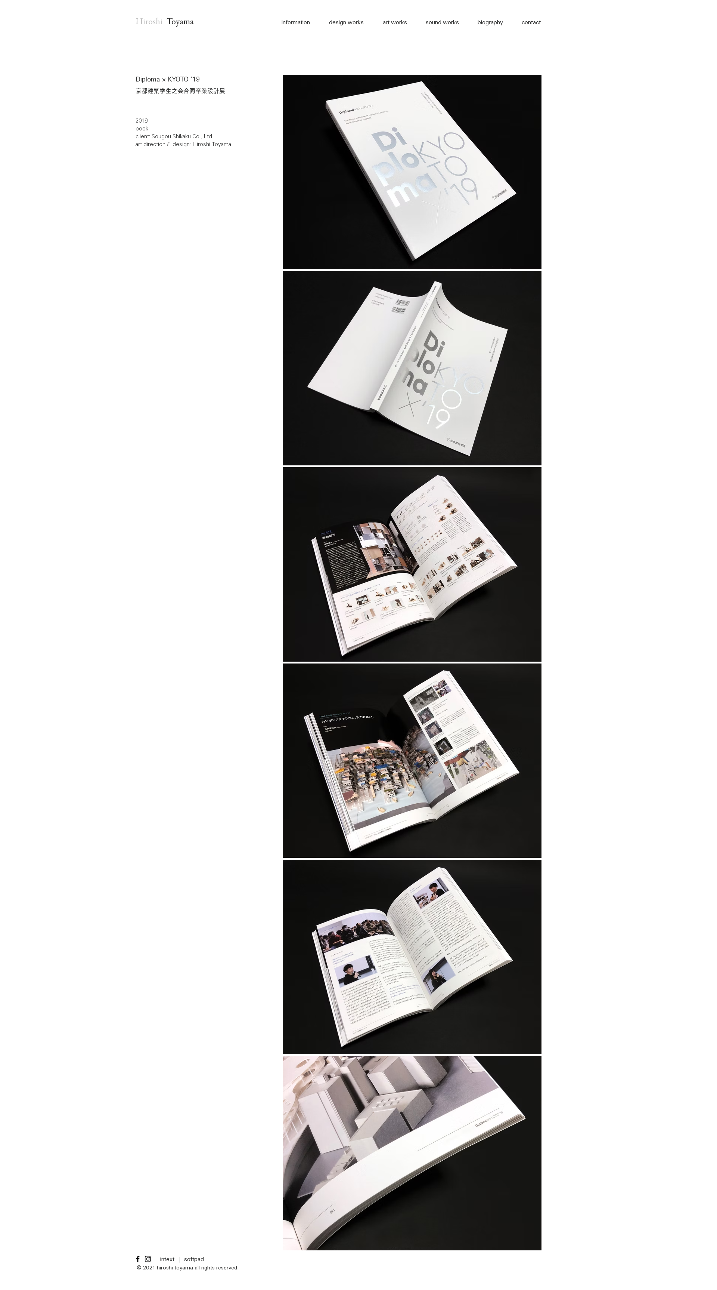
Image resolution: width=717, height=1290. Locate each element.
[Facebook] (138, 1259)
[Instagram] (148, 1259)
